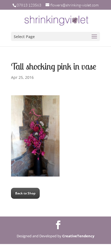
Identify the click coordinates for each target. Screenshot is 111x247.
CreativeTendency (78, 236)
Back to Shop (25, 193)
